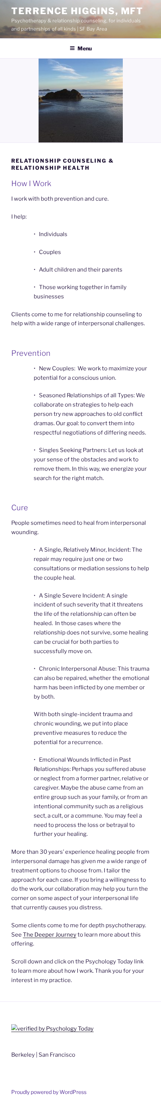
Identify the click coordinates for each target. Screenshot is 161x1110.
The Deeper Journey (49, 934)
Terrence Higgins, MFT (77, 11)
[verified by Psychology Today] (52, 1028)
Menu (85, 48)
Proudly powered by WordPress (48, 1092)
